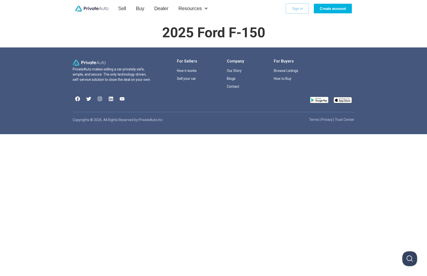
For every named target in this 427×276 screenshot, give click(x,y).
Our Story (234, 71)
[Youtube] (122, 99)
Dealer (161, 8)
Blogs (231, 79)
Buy (140, 8)
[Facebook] (78, 99)
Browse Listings (286, 71)
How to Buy (282, 79)
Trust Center (344, 120)
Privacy (327, 120)
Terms (314, 120)
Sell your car (186, 79)
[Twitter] (89, 99)
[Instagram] (100, 99)
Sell (122, 8)
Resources (190, 8)
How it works (187, 71)
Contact (233, 86)
